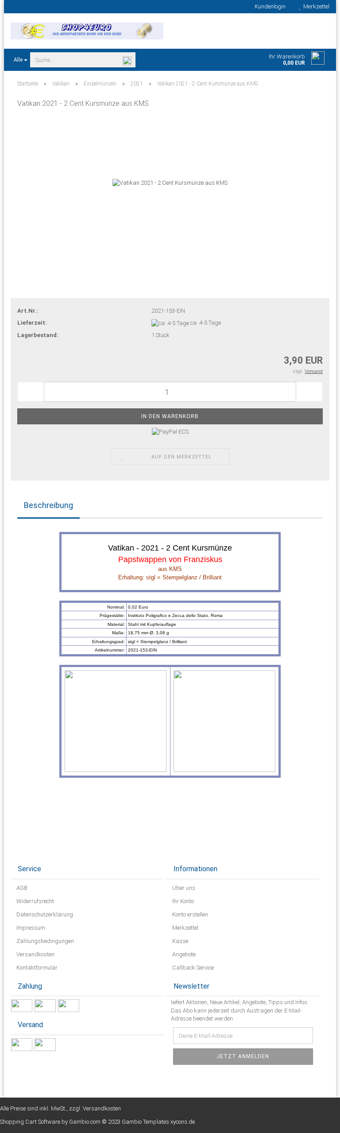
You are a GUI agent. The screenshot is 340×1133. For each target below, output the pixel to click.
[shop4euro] (87, 31)
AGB (21, 888)
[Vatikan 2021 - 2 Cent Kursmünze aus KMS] (170, 182)
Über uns (183, 888)
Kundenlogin (269, 6)
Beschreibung (48, 505)
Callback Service (192, 967)
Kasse (179, 941)
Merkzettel (315, 6)
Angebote (183, 954)
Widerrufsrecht (34, 901)
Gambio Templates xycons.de (158, 1121)
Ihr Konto (182, 901)
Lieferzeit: (32, 322)
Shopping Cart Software (30, 1121)
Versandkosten (34, 954)
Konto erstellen (189, 914)
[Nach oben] (315, 1119)
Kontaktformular (36, 967)
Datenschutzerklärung (44, 914)
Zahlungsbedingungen (44, 941)
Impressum (30, 927)
